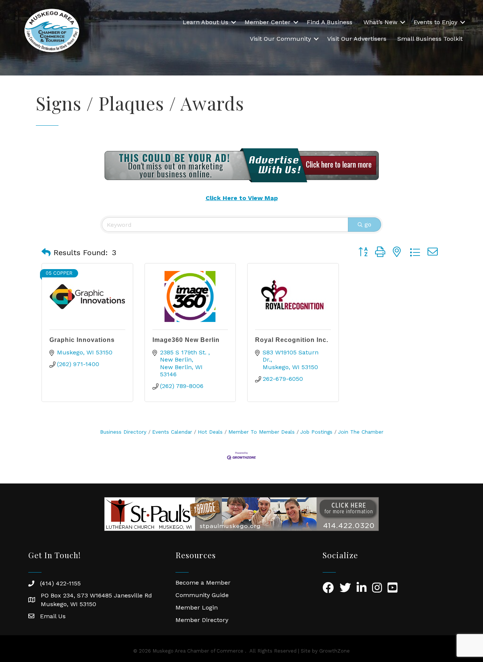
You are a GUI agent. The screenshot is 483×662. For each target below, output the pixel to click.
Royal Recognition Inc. (291, 340)
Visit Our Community (280, 38)
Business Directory (123, 432)
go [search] (368, 224)
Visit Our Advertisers (356, 38)
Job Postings (316, 432)
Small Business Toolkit (430, 38)
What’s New (380, 22)
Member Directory (201, 620)
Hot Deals (210, 432)
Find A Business (329, 22)
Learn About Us (205, 22)
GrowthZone (334, 651)
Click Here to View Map (242, 198)
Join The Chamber (360, 432)
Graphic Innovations (82, 340)
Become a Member (203, 582)
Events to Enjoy (435, 22)
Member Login (196, 607)
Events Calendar (172, 432)
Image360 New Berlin (186, 340)
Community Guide (202, 595)
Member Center (268, 22)
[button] (46, 252)
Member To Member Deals (261, 432)
